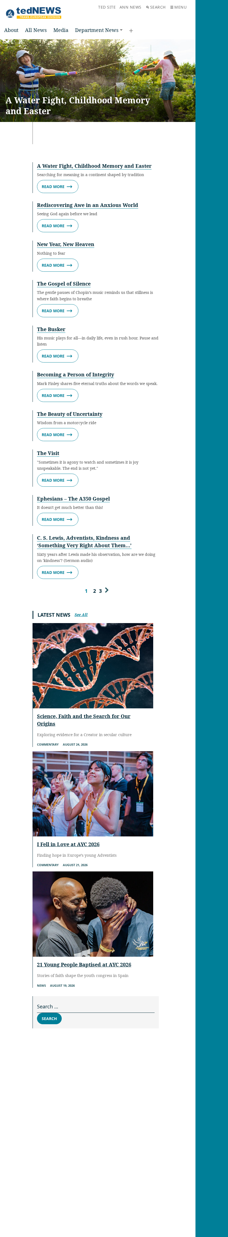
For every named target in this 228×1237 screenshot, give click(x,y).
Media (60, 30)
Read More (53, 186)
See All (81, 614)
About (11, 30)
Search (158, 7)
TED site (107, 7)
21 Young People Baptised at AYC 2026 (84, 964)
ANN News (131, 7)
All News (36, 30)
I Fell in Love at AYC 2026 (68, 844)
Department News (96, 30)
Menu (180, 7)
